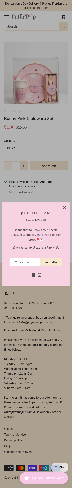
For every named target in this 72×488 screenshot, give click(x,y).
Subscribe (51, 262)
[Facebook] (33, 274)
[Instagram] (39, 274)
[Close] (64, 207)
